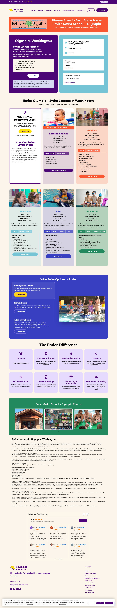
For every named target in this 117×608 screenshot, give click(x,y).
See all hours (69, 68)
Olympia (105, 1)
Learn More (21, 294)
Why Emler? (57, 10)
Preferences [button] (63, 604)
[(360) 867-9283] (66, 48)
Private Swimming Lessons (92, 578)
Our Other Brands (89, 592)
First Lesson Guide (90, 585)
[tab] (49, 153)
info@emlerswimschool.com (19, 585)
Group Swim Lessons (90, 575)
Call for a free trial (28, 1)
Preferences (91, 603)
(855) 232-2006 (15, 581)
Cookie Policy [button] (30, 604)
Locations (49, 10)
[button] (13, 419)
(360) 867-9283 (74, 48)
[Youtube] (14, 589)
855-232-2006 (16, 1)
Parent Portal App (89, 583)
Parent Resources (68, 10)
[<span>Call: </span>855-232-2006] (9, 1)
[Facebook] (11, 589)
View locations (14, 576)
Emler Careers (88, 590)
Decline (100, 603)
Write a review (84, 521)
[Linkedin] (19, 589)
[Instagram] (17, 589)
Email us (71, 53)
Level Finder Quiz (89, 587)
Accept (109, 603)
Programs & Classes (36, 10)
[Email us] (66, 53)
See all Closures (70, 82)
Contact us (80, 10)
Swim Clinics (88, 580)
